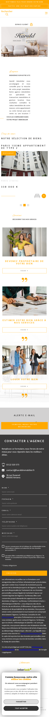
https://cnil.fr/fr (8, 617)
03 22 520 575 (12, 465)
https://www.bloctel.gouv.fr (31, 633)
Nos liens (42, 710)
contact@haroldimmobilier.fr (20, 470)
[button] (21, 205)
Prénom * (8, 499)
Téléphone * (9, 522)
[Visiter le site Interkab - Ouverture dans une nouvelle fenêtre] (24, 669)
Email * (6, 510)
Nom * (5, 488)
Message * (8, 533)
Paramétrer (21, 702)
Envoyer (11, 573)
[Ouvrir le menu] (46, 13)
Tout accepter (21, 708)
